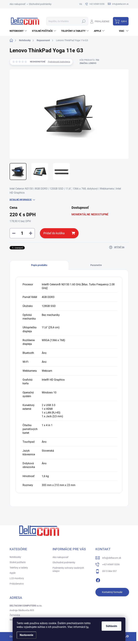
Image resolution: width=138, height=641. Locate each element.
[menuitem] (19, 31)
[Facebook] (97, 579)
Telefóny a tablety (19, 567)
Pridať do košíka (54, 233)
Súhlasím (111, 626)
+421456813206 (111, 564)
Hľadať (83, 21)
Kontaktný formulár (112, 592)
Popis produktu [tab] (39, 265)
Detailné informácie (21, 199)
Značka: (88, 63)
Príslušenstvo (17, 583)
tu (87, 627)
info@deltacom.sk (111, 558)
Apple (12, 573)
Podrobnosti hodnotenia (59, 62)
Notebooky (15, 557)
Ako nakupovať (17, 4)
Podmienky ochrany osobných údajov (68, 569)
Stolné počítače (18, 562)
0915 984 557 (109, 571)
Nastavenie (26, 635)
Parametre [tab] (96, 265)
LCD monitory (17, 578)
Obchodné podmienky (40, 4)
